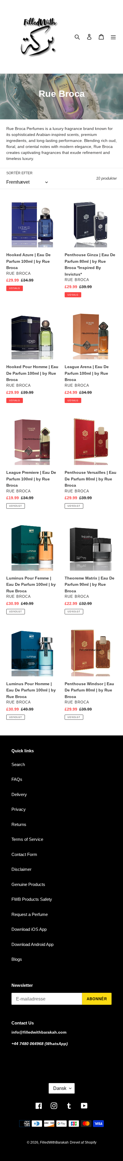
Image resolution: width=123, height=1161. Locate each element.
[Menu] (113, 37)
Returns (18, 824)
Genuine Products (28, 884)
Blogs (16, 959)
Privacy (18, 809)
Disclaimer (21, 869)
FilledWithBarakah (54, 1142)
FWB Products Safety (31, 899)
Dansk (59, 1088)
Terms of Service (27, 839)
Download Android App (32, 944)
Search (18, 764)
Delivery (19, 794)
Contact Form (24, 854)
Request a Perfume (29, 914)
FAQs (16, 779)
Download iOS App (29, 929)
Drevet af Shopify (83, 1142)
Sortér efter (19, 173)
